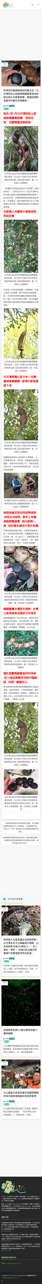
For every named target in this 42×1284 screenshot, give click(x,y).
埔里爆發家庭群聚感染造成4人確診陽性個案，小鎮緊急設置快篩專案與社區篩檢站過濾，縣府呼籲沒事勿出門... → (21, 840)
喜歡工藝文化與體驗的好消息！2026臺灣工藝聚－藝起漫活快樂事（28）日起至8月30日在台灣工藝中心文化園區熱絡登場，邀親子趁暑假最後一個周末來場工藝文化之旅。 (20, 1237)
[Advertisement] (21, 38)
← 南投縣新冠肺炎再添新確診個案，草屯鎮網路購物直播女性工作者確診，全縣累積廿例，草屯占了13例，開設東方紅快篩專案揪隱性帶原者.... (21, 827)
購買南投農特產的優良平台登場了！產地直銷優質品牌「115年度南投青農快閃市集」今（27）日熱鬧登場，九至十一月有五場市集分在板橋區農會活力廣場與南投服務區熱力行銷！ (20, 1246)
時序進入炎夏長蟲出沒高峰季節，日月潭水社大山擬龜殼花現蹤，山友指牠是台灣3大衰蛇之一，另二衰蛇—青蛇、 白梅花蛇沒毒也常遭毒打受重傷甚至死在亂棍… (21, 946)
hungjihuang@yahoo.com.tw (13, 1263)
